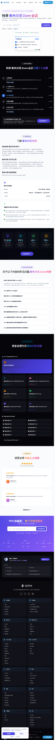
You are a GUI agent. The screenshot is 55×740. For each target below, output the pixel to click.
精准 (35, 589)
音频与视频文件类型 (9, 695)
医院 (31, 651)
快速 (32, 589)
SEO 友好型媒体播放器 (34, 606)
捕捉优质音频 (33, 702)
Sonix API (6, 673)
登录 (40, 2)
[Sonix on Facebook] (21, 593)
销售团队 (6, 633)
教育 (5, 626)
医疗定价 (32, 653)
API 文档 (6, 675)
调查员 (6, 660)
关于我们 (32, 715)
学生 (31, 633)
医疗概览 (32, 643)
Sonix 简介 (7, 700)
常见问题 (32, 695)
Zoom (31, 673)
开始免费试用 (46, 25)
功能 (5, 604)
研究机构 (6, 631)
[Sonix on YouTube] (32, 593)
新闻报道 (32, 720)
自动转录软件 (7, 606)
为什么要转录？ (33, 700)
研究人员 (32, 626)
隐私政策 (12, 736)
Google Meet (32, 678)
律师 (5, 655)
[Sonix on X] (25, 593)
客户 (5, 717)
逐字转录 (6, 611)
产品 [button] (13, 2)
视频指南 (25, 560)
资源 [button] (25, 2)
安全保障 (32, 724)
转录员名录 (7, 705)
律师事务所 (7, 653)
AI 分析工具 (32, 604)
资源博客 (6, 702)
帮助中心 (16, 560)
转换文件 (31, 2)
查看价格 (16, 28)
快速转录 (6, 609)
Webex (31, 680)
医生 (31, 648)
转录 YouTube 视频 (34, 611)
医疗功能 (32, 646)
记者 (31, 624)
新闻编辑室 (7, 629)
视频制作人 (32, 631)
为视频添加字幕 (33, 609)
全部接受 (9, 733)
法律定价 (6, 663)
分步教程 (32, 697)
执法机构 (6, 646)
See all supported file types (11, 440)
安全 (38, 589)
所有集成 (32, 682)
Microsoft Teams (33, 675)
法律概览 (6, 643)
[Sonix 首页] (5, 2)
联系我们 (32, 722)
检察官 (6, 648)
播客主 (31, 629)
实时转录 (6, 614)
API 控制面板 (7, 678)
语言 (5, 693)
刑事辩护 (6, 651)
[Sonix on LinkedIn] (28, 593)
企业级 (6, 624)
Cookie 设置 (37, 737)
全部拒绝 (21, 733)
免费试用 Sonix (48, 2)
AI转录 (25, 589)
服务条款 (31, 737)
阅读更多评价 (26, 509)
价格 (36, 2)
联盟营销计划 (7, 680)
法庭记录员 (7, 658)
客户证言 (6, 720)
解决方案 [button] (19, 2)
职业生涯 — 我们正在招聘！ (35, 717)
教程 (19, 560)
